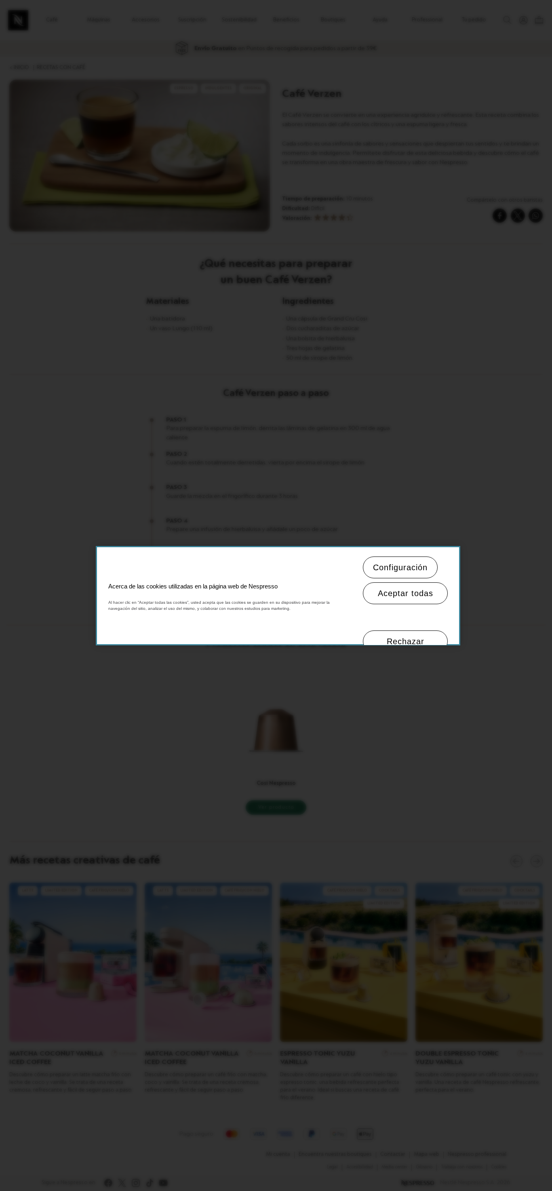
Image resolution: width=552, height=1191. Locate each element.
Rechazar (405, 641)
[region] (278, 595)
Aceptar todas (405, 593)
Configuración (400, 567)
